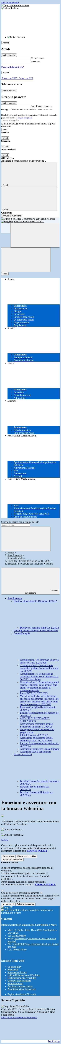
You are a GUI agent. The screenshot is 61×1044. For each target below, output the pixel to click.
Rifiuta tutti (26, 856)
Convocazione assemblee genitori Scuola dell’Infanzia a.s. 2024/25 (36, 725)
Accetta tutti (12, 859)
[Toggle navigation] (26, 260)
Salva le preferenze (25, 904)
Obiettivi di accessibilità (19, 980)
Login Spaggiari (25, 118)
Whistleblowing (15, 983)
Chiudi (5, 138)
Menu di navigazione (41, 591)
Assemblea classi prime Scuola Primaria (39, 749)
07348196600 (19, 935)
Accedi (6, 43)
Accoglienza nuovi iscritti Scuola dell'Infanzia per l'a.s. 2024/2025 (36, 739)
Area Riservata (15, 555)
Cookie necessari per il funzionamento (20, 893)
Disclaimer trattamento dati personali (19, 1017)
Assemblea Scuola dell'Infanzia (35, 751)
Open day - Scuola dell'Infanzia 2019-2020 (29, 561)
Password (35, 61)
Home (11, 552)
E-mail (34, 106)
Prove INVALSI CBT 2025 (34, 693)
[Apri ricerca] (35, 235)
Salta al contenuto (10, 2)
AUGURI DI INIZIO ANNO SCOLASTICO (35, 719)
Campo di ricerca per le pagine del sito (20, 522)
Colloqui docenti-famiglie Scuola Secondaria (36, 630)
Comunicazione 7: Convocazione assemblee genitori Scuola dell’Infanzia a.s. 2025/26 (39, 668)
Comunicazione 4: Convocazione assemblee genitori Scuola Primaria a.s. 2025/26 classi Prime (39, 676)
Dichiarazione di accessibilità (22, 978)
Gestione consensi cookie (20, 986)
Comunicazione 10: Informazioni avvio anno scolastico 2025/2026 (39, 661)
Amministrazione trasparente (22, 989)
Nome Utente (37, 58)
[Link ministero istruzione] (15, 5)
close (5, 274)
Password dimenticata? (12, 67)
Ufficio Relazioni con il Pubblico (24, 975)
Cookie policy (14, 966)
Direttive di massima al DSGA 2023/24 (39, 627)
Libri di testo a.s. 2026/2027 (34, 735)
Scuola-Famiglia (16, 558)
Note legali (13, 969)
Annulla (6, 216)
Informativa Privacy (17, 972)
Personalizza (8, 856)
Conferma (16, 216)
